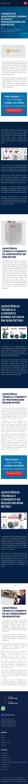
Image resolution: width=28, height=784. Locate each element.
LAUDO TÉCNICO (5, 769)
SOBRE (2, 738)
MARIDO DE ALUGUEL (6, 760)
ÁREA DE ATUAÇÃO (5, 742)
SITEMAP (3, 745)
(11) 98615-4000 (12, 698)
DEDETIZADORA (5, 764)
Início (2, 27)
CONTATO (3, 740)
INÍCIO (2, 735)
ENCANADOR (4, 755)
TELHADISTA (4, 753)
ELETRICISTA (4, 767)
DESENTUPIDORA (5, 757)
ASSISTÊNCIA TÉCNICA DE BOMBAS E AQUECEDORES (13, 762)
